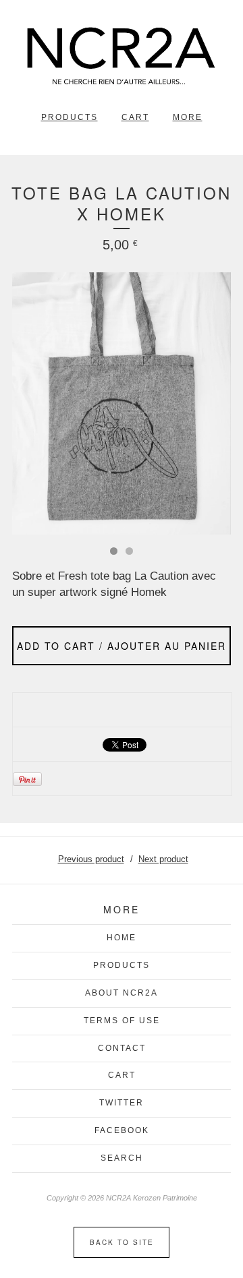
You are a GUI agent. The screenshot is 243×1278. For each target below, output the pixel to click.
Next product (163, 859)
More (187, 117)
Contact (122, 1048)
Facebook (121, 1130)
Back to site (122, 1242)
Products (69, 117)
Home (121, 937)
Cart (135, 117)
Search (122, 1158)
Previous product (91, 859)
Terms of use (122, 1020)
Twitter (121, 1102)
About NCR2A (121, 993)
